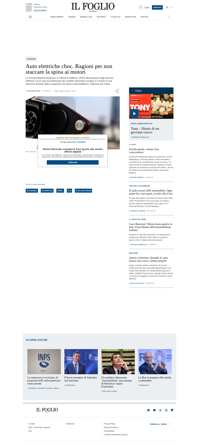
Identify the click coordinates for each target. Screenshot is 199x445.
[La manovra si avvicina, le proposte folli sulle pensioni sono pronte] (44, 361)
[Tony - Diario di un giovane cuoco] (151, 106)
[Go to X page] (160, 410)
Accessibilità (109, 431)
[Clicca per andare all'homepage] (47, 410)
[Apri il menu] (30, 17)
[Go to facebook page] (148, 410)
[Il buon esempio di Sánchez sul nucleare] (81, 361)
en (171, 7)
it (167, 7)
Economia (31, 59)
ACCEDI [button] (81, 142)
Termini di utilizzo (111, 427)
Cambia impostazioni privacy (116, 435)
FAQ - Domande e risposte (39, 427)
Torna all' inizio (158, 424)
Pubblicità (70, 424)
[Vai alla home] (92, 7)
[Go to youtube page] (154, 410)
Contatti (31, 424)
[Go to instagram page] (166, 410)
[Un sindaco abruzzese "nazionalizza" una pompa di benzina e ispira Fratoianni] (118, 361)
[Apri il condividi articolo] (117, 91)
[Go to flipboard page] (172, 410)
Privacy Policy (109, 424)
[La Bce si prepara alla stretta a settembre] (155, 361)
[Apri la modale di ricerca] (169, 17)
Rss (30, 431)
